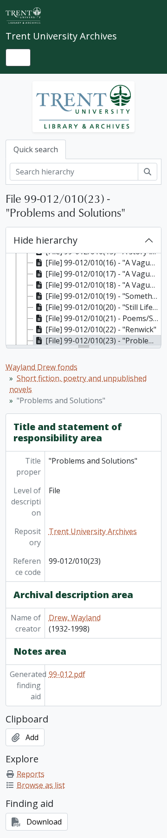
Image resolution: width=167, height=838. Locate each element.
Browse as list (41, 785)
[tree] (83, 299)
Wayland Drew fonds (41, 367)
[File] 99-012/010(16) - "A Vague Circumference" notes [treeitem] (103, 263)
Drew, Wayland (75, 617)
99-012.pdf (67, 674)
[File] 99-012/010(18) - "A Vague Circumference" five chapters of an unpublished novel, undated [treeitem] (103, 285)
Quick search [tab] (35, 149)
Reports (31, 774)
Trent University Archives (93, 531)
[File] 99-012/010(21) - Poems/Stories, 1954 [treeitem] (103, 318)
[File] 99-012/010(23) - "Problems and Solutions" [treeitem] (103, 340)
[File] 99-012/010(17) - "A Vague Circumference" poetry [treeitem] (103, 274)
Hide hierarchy (45, 240)
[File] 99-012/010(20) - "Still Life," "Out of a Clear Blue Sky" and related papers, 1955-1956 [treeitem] (103, 307)
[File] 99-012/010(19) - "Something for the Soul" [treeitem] (103, 296)
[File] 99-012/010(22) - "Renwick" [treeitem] (100, 329)
